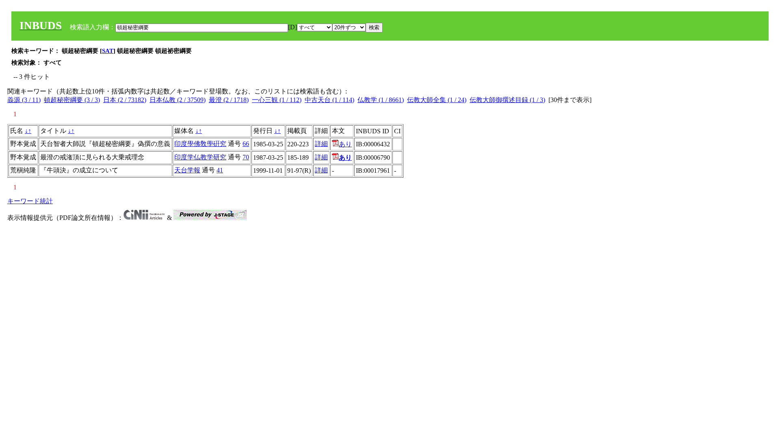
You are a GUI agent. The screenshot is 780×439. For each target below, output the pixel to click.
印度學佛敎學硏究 (200, 143)
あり (345, 144)
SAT (107, 51)
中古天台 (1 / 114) (329, 99)
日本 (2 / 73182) (124, 99)
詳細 (321, 143)
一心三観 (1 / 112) (276, 99)
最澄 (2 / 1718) (229, 99)
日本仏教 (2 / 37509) (178, 99)
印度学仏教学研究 (200, 157)
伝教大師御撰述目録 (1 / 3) (507, 99)
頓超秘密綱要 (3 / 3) (72, 99)
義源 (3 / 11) (24, 99)
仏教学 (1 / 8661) (381, 99)
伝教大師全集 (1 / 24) (436, 99)
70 (246, 157)
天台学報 (187, 170)
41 (220, 170)
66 (246, 143)
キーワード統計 (30, 201)
